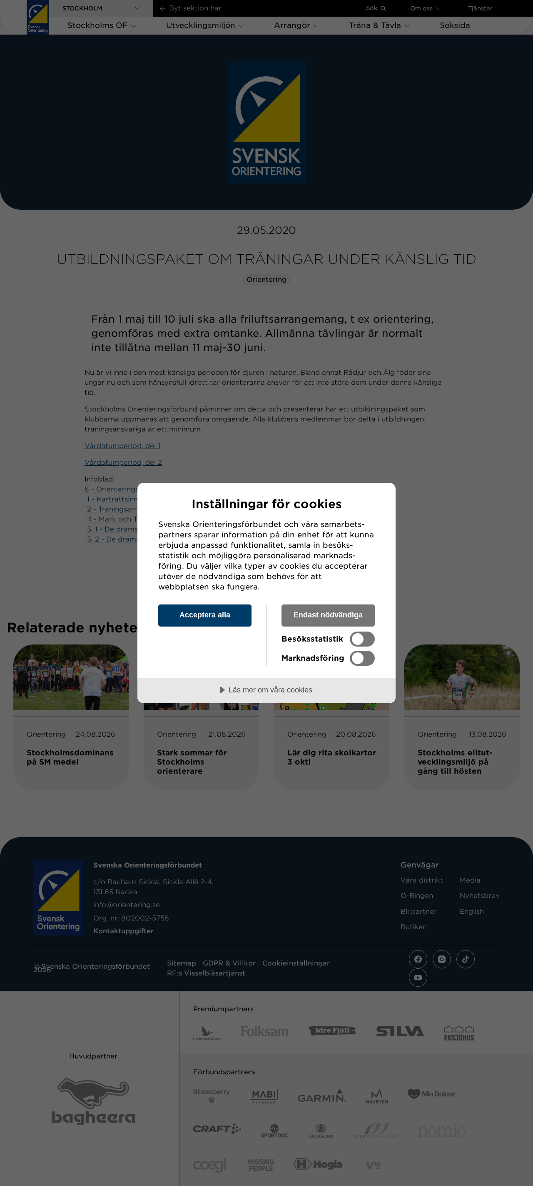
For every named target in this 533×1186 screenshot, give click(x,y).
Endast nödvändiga (328, 615)
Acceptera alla (204, 615)
